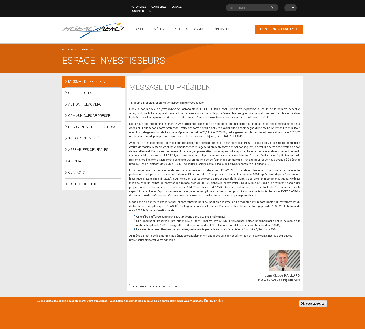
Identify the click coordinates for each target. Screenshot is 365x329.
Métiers (160, 29)
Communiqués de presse (89, 116)
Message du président (87, 82)
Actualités (138, 6)
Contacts (76, 173)
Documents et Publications (92, 127)
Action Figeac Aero (85, 104)
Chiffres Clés (80, 93)
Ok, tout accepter (313, 303)
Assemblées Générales (88, 150)
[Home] (94, 31)
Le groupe (138, 29)
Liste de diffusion (84, 184)
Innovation (222, 29)
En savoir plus (213, 300)
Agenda (74, 161)
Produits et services (190, 29)
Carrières (158, 6)
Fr (63, 49)
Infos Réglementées (86, 138)
